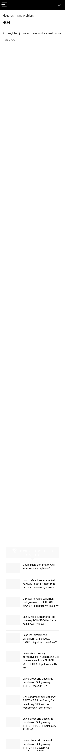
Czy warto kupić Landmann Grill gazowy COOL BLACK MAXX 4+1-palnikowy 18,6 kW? (41, 602)
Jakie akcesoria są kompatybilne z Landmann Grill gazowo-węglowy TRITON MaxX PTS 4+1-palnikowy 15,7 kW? (41, 660)
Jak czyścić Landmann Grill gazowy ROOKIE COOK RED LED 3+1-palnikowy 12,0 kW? (40, 584)
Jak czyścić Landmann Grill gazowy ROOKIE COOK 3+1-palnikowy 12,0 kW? (39, 620)
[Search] (59, 5)
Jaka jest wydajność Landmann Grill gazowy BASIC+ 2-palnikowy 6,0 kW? (40, 638)
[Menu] (4, 5)
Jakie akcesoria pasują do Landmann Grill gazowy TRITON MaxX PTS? (38, 682)
